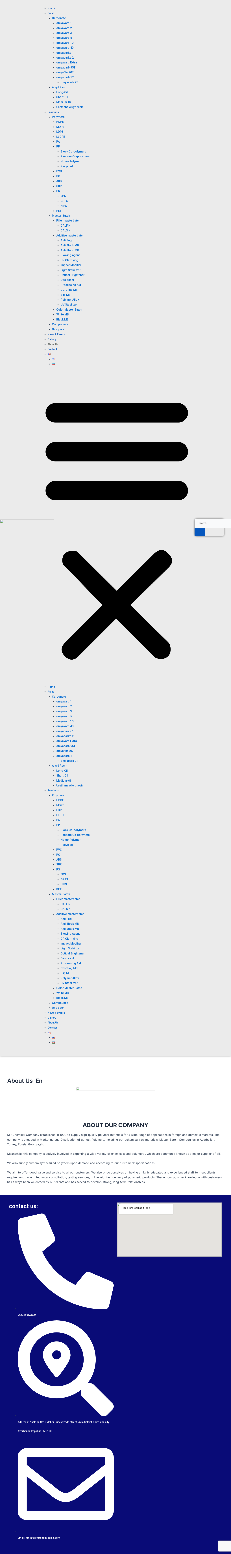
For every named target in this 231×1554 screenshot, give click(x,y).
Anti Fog (66, 240)
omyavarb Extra (66, 62)
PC (58, 176)
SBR (59, 186)
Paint (51, 13)
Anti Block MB (70, 245)
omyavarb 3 (64, 33)
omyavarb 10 (64, 43)
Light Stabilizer (70, 270)
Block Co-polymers (73, 151)
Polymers (58, 117)
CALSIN (66, 230)
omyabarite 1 (65, 52)
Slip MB (66, 295)
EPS (63, 196)
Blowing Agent (70, 255)
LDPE (59, 131)
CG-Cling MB (69, 289)
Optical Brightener (72, 275)
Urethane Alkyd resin (70, 107)
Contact (52, 349)
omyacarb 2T (69, 82)
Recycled (67, 166)
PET (59, 211)
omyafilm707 (64, 72)
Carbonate (59, 18)
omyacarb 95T (65, 67)
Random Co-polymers (75, 156)
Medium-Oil (63, 102)
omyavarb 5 (64, 37)
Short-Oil (62, 97)
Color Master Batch (69, 309)
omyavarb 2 (64, 28)
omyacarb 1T (65, 77)
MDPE (60, 127)
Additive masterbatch (70, 235)
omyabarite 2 (65, 57)
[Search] (200, 532)
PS (58, 191)
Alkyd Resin (59, 87)
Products (53, 112)
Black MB (62, 319)
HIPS (64, 205)
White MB (62, 314)
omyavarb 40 (64, 47)
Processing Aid (71, 285)
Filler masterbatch (68, 220)
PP (58, 146)
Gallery (52, 339)
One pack (58, 329)
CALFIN (65, 225)
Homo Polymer (70, 161)
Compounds (60, 324)
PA (58, 141)
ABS (59, 181)
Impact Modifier (71, 265)
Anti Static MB (70, 250)
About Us (53, 344)
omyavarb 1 (64, 23)
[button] (117, 527)
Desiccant (67, 280)
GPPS (64, 201)
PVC (59, 171)
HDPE (60, 121)
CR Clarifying (69, 260)
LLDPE (60, 136)
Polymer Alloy (70, 299)
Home (51, 8)
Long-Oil (62, 92)
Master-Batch (61, 215)
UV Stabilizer (69, 304)
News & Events (56, 334)
